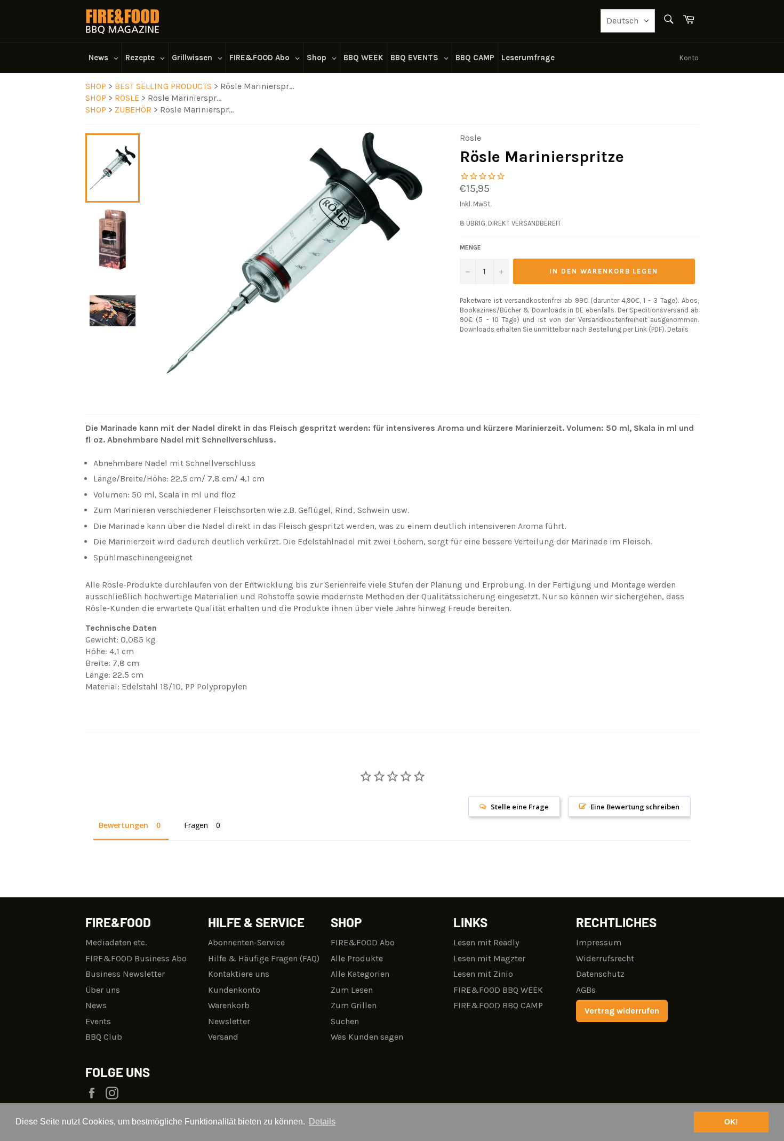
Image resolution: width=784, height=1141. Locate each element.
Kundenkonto (234, 990)
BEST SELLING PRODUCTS (164, 86)
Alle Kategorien (360, 974)
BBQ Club (103, 1037)
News (96, 1005)
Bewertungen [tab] (123, 825)
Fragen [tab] (196, 825)
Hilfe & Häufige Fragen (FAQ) (263, 958)
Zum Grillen (354, 1005)
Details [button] (322, 1121)
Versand (223, 1037)
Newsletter (229, 1021)
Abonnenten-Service (246, 942)
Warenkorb (229, 1005)
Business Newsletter (125, 974)
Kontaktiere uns (238, 974)
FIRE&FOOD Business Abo (136, 958)
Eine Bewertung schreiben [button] (634, 806)
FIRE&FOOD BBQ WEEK (498, 990)
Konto (689, 58)
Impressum (598, 942)
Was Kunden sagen (367, 1037)
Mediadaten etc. (116, 942)
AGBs (586, 990)
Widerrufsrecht (605, 958)
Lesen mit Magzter (489, 958)
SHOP (95, 86)
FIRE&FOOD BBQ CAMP (498, 1005)
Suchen (345, 1021)
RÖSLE (128, 98)
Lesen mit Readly (486, 942)
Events (98, 1021)
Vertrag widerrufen (622, 1011)
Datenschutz (600, 974)
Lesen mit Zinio (483, 974)
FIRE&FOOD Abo (363, 942)
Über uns (102, 990)
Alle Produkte (357, 958)
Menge (470, 247)
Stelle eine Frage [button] (520, 806)
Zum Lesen (352, 990)
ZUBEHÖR (134, 110)
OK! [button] (731, 1122)
